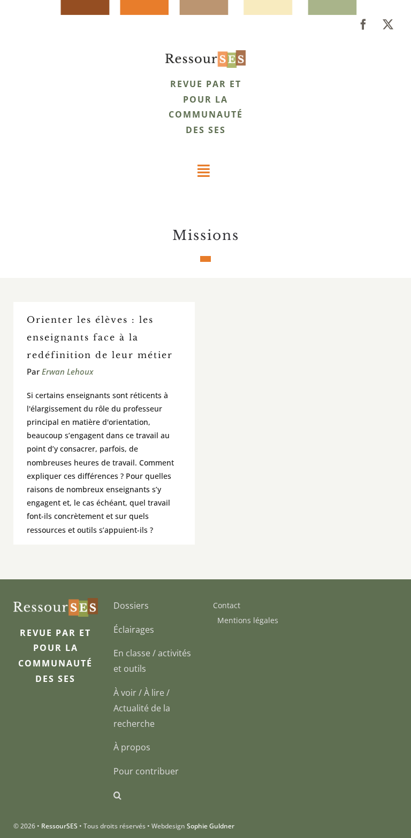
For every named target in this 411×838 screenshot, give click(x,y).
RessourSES (59, 826)
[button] (155, 795)
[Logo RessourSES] (205, 54)
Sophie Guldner (210, 826)
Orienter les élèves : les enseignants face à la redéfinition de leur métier (100, 337)
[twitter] (388, 24)
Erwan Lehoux (67, 371)
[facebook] (363, 24)
